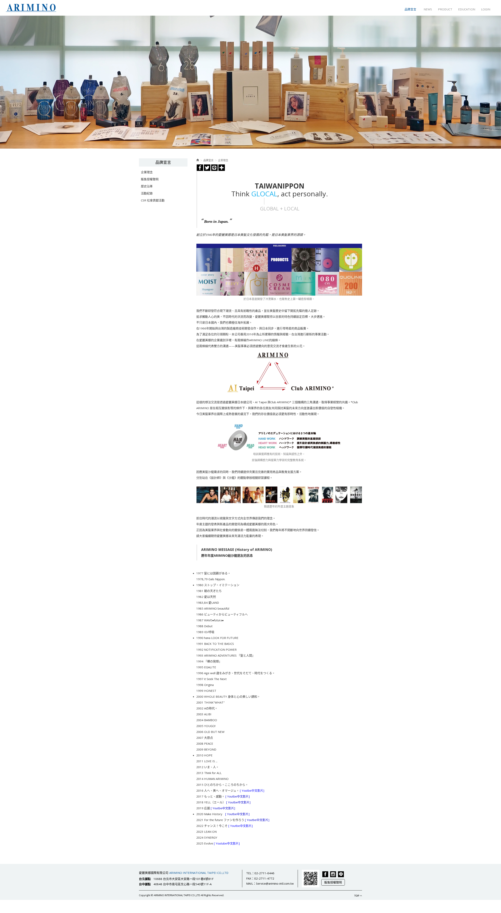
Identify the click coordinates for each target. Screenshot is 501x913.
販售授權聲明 (150, 179)
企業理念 (147, 172)
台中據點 (145, 884)
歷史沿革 (147, 186)
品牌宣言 (208, 160)
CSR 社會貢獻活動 (153, 200)
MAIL (249, 883)
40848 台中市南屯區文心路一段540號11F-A (182, 884)
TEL (248, 873)
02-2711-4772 (264, 878)
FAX (248, 878)
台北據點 (145, 879)
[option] (250, 82)
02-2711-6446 (264, 873)
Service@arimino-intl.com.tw (275, 883)
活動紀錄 (147, 193)
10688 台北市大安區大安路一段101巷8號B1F (183, 879)
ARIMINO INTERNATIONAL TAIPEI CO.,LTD (31, 8)
